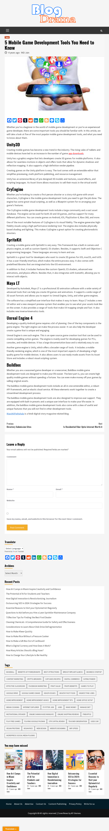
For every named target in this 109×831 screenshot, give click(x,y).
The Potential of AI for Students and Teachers (28, 593)
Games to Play (87, 686)
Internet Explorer (31, 707)
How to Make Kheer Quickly (19, 631)
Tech (7, 37)
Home (9, 804)
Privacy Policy (75, 804)
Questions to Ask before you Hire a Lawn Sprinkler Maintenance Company (41, 612)
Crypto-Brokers (34, 679)
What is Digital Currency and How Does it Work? (28, 645)
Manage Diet (85, 707)
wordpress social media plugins (20, 735)
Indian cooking (12, 707)
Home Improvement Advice (38, 700)
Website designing (58, 728)
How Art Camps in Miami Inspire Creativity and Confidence (33, 589)
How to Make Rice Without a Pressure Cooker (27, 636)
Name (10, 489)
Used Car (94, 721)
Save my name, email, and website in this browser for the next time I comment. (45, 519)
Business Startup (94, 672)
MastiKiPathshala (15, 413)
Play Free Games (13, 721)
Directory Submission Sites (19, 425)
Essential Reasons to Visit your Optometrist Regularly (31, 608)
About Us (18, 804)
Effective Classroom (15, 686)
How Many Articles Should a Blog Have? (25, 650)
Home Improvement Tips (63, 700)
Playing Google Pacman (34, 721)
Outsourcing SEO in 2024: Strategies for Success (28, 603)
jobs (60, 707)
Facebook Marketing (38, 686)
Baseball (10, 672)
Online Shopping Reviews (68, 714)
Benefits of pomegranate (29, 672)
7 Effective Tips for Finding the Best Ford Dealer (28, 617)
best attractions (51, 672)
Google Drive (12, 693)
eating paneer (89, 679)
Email (59, 489)
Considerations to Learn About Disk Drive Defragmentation (34, 626)
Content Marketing (14, 679)
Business (92, 767)
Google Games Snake (31, 693)
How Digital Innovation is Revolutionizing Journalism (31, 598)
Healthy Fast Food (67, 693)
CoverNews (63, 813)
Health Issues (50, 693)
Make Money (71, 707)
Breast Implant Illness (73, 672)
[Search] (101, 30)
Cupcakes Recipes (53, 679)
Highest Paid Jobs (86, 693)
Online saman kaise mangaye (41, 714)
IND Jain (25, 52)
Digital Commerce (72, 679)
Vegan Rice (28, 728)
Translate (21, 551)
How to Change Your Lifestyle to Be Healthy (26, 655)
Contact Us (41, 804)
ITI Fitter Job (48, 707)
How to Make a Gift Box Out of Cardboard (25, 641)
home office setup (85, 700)
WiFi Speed (73, 728)
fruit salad (55, 686)
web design (41, 728)
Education (10, 767)
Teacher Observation (77, 721)
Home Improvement (14, 700)
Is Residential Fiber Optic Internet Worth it (82, 425)
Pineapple (87, 714)
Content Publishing (57, 804)
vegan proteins (13, 728)
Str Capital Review (57, 721)
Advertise (29, 804)
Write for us (89, 804)
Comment (11, 456)
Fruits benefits (70, 686)
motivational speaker (15, 714)
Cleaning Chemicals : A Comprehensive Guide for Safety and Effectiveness (40, 622)
